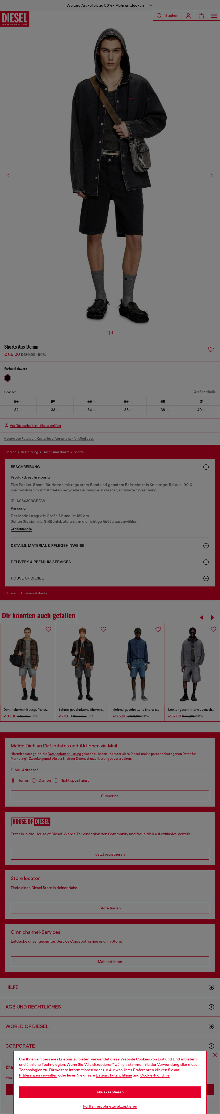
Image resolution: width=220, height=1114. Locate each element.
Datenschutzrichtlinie (114, 1075)
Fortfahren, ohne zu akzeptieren (110, 1106)
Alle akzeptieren (110, 1092)
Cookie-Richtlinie (155, 1075)
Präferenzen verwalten (38, 1075)
